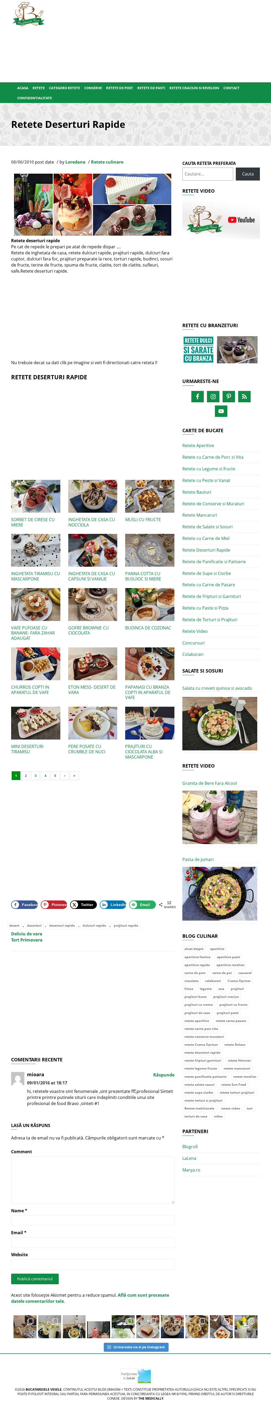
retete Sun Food (233, 1084)
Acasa (22, 87)
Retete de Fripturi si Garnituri (211, 596)
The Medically (150, 1398)
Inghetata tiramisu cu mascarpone (35, 576)
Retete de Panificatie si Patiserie (214, 562)
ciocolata (191, 981)
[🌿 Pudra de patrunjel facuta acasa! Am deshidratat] (123, 1326)
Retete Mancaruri (199, 515)
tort (249, 1108)
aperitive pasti (228, 957)
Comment (21, 1152)
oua (221, 988)
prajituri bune (195, 996)
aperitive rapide (197, 965)
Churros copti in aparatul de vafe (30, 689)
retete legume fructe (200, 1068)
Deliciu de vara (26, 934)
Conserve (93, 87)
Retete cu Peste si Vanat (206, 480)
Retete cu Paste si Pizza (205, 608)
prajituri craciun (226, 996)
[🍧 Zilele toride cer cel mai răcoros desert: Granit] (246, 1326)
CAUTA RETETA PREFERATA (209, 163)
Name (19, 1211)
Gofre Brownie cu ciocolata (88, 630)
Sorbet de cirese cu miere (33, 522)
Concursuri (193, 643)
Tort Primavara (27, 940)
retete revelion (244, 1076)
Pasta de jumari (198, 859)
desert (14, 925)
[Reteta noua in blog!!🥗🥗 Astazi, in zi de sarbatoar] (74, 1326)
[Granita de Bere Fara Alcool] (219, 817)
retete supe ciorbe (198, 1092)
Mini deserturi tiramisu (27, 749)
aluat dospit (194, 949)
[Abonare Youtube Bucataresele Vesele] (221, 219)
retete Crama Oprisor (201, 1044)
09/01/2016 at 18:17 (47, 1083)
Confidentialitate (34, 98)
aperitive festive (197, 957)
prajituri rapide (126, 925)
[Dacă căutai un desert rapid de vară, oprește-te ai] (172, 1326)
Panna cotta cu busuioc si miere (143, 576)
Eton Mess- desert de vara (92, 689)
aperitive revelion (230, 965)
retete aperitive (196, 1021)
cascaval (245, 973)
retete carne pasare (231, 1021)
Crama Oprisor (239, 981)
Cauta (248, 174)
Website (19, 1255)
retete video (230, 1108)
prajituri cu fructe (233, 1004)
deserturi (34, 925)
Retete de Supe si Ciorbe (206, 573)
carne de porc (195, 973)
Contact (231, 87)
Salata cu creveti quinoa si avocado (217, 688)
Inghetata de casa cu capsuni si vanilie (91, 576)
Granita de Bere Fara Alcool (209, 783)
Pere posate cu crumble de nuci (86, 749)
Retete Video (195, 631)
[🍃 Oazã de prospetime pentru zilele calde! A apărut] (49, 1326)
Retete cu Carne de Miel (205, 538)
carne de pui (222, 973)
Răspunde (163, 1075)
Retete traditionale (199, 1108)
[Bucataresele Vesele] (28, 14)
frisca (188, 988)
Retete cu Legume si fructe (208, 469)
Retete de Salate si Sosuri (207, 527)
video (218, 1116)
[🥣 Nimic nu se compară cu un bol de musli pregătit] (221, 1326)
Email (18, 1233)
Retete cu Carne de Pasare (208, 585)
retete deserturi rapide (202, 1052)
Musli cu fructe (143, 519)
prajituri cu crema (198, 1004)
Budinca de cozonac (148, 628)
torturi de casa (195, 1116)
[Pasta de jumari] (219, 893)
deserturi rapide (62, 925)
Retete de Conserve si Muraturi (213, 504)
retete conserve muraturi (204, 1036)
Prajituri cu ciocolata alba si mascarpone (143, 751)
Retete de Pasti (151, 87)
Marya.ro (191, 1170)
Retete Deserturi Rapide (206, 550)
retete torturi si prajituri (203, 1100)
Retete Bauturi (196, 492)
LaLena (189, 1158)
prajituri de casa (197, 1013)
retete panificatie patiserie (205, 1076)
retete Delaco (234, 1044)
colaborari (213, 981)
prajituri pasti (228, 1013)
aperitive (217, 949)
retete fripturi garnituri (202, 1060)
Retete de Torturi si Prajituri (209, 620)
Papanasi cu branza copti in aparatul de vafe (147, 692)
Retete (39, 87)
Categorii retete (64, 87)
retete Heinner (239, 1060)
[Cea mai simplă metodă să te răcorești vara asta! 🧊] (98, 1326)
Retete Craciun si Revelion (194, 87)
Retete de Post (119, 87)
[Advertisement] (157, 40)
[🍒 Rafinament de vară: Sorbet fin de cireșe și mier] (25, 1326)
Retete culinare (107, 162)
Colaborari (193, 654)
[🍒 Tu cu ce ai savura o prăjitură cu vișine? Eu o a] (147, 1326)
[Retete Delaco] (221, 353)
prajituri (237, 988)
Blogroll (190, 1147)
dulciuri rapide (94, 925)
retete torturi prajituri (237, 1092)
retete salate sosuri (199, 1084)
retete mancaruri (237, 1068)
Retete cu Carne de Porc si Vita (212, 457)
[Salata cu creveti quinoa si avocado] (219, 723)
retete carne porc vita (201, 1028)
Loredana (75, 162)
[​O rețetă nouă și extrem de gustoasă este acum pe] (197, 1326)
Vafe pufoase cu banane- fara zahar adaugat (33, 633)
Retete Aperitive (198, 445)
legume (206, 988)
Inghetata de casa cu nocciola (91, 522)
